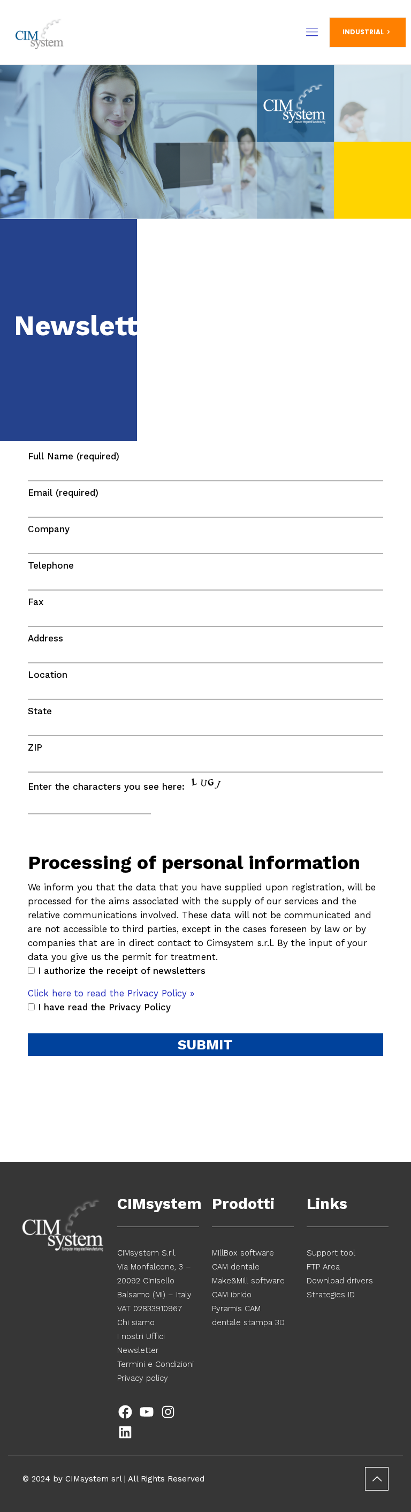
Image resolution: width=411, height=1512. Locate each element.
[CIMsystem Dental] (40, 32)
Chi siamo (136, 1322)
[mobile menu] (312, 32)
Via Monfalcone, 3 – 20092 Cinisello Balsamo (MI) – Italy (154, 1280)
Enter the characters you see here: (108, 786)
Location (47, 674)
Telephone (51, 565)
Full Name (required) (73, 456)
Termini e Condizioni (155, 1364)
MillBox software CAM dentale (243, 1260)
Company (49, 529)
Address (45, 638)
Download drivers (340, 1281)
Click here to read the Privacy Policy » (111, 993)
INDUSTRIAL (363, 31)
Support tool (331, 1253)
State (40, 711)
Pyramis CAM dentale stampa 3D (248, 1315)
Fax (35, 601)
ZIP (35, 747)
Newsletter (138, 1350)
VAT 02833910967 (149, 1308)
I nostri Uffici (141, 1336)
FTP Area (323, 1267)
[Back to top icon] (377, 1479)
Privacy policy (142, 1378)
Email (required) (63, 492)
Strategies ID (331, 1294)
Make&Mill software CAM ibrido (248, 1287)
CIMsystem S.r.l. (147, 1253)
